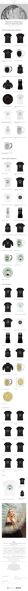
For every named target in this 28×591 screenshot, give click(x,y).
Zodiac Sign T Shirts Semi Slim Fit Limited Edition (19, 190)
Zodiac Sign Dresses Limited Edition (19, 220)
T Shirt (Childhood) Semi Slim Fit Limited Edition (21, 486)
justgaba (13, 589)
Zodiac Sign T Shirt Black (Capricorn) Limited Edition (7, 422)
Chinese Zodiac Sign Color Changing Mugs (7, 77)
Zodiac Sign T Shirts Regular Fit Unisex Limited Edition (19, 205)
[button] (2, 2)
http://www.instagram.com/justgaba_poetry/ (14, 567)
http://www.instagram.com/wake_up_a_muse (14, 566)
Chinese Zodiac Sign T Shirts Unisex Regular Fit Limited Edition (7, 122)
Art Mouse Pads (4, 403)
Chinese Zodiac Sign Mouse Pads (6, 106)
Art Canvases (16, 389)
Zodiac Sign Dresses (5, 220)
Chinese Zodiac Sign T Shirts (6, 45)
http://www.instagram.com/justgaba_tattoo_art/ (14, 565)
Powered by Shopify (15, 589)
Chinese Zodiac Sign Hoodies (6, 91)
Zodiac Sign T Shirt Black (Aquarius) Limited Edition (19, 422)
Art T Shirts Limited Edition (18, 299)
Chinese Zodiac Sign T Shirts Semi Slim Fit (20, 46)
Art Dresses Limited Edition (18, 345)
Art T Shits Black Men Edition (18, 359)
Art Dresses (3, 345)
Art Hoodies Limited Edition (6, 374)
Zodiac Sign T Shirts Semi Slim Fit (7, 189)
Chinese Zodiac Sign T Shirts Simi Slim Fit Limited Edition (19, 122)
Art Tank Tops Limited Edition (6, 359)
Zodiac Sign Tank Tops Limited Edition (7, 234)
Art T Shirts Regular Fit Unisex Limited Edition (19, 330)
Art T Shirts (3, 299)
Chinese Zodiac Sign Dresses (18, 91)
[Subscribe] (14, 583)
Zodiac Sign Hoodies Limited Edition (7, 250)
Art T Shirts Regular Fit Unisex (6, 329)
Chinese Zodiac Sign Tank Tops (18, 76)
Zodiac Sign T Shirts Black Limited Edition (19, 174)
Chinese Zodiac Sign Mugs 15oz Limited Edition (20, 138)
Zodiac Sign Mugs (16, 250)
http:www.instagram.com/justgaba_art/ (14, 564)
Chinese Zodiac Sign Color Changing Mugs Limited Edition (7, 153)
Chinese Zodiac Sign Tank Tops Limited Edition (7, 138)
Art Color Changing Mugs (5, 389)
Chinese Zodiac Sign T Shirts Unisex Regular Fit (7, 61)
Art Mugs (15, 374)
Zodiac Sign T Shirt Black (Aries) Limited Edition (19, 438)
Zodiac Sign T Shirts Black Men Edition (19, 234)
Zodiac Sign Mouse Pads (5, 279)
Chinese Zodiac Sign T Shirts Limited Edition (19, 107)
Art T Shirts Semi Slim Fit (5, 314)
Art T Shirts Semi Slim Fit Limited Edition (20, 314)
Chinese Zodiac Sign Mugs (18, 60)
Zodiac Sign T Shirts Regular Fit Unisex (7, 204)
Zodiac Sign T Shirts (5, 173)
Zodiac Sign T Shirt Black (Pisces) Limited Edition (7, 438)
